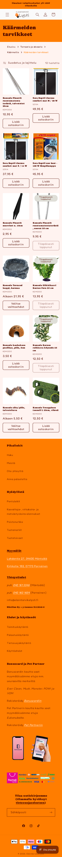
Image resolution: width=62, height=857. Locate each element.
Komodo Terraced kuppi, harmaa (13, 286)
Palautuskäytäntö (18, 634)
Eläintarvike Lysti (35, 854)
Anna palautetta (17, 479)
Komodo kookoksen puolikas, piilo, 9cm (14, 346)
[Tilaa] (51, 812)
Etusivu (11, 46)
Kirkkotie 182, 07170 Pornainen (27, 566)
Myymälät (14, 550)
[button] (7, 14)
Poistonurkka (15, 521)
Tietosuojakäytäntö (19, 642)
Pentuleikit (13, 501)
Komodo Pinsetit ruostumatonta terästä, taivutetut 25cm (14, 102)
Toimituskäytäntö (17, 626)
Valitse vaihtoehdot (16, 305)
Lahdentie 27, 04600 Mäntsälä (27, 558)
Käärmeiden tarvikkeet (36, 52)
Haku (10, 454)
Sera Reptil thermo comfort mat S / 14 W (15, 164)
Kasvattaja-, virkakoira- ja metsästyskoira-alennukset (23, 511)
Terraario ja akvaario (31, 46)
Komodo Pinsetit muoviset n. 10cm (13, 224)
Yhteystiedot (16, 577)
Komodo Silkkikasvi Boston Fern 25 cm (44, 286)
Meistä (11, 463)
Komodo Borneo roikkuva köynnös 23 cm (45, 348)
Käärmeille (13, 52)
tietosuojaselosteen (30, 802)
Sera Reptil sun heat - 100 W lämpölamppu (45, 164)
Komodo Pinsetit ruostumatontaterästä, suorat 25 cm (46, 225)
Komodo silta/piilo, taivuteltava (14, 409)
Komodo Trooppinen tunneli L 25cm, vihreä (45, 409)
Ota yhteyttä (15, 471)
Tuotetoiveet (15, 537)
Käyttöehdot (14, 650)
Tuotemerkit (14, 529)
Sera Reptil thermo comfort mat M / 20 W (45, 99)
